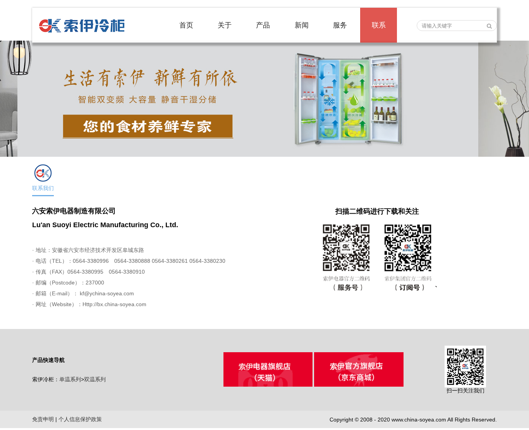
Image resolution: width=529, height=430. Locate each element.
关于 (225, 25)
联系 (379, 25)
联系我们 (43, 188)
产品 (263, 25)
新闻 (302, 25)
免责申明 (43, 419)
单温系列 (70, 379)
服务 (340, 25)
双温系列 (95, 379)
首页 (186, 25)
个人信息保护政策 (80, 419)
